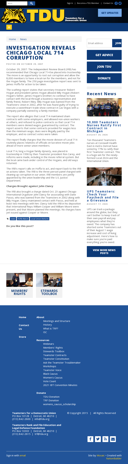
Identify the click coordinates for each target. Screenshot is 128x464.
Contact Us (108, 3)
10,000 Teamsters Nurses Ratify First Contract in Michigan (104, 126)
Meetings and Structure (56, 321)
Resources (42, 340)
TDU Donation (51, 396)
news (13, 218)
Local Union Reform (39, 218)
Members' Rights (53, 347)
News (23, 39)
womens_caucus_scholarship (59, 404)
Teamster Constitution (56, 358)
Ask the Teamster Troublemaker (62, 362)
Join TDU (104, 67)
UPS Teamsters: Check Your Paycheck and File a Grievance (103, 195)
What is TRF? (50, 328)
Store (22, 336)
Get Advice (104, 55)
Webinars (48, 343)
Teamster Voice (52, 370)
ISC (45, 332)
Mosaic (101, 455)
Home (12, 39)
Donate (104, 78)
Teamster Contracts (54, 355)
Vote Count (49, 381)
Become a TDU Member (88, 3)
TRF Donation (51, 400)
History (47, 324)
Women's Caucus (52, 377)
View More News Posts (104, 251)
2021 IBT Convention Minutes (60, 385)
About (40, 317)
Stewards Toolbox (53, 351)
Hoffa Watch (23, 218)
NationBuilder (114, 458)
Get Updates (109, 12)
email (23, 455)
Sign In (70, 3)
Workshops (49, 366)
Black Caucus (50, 373)
